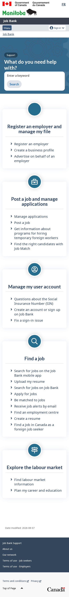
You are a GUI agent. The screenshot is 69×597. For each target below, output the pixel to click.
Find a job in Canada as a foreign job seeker (34, 426)
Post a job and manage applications (34, 201)
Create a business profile (34, 150)
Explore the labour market (34, 467)
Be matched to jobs (29, 400)
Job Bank (10, 21)
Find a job (34, 358)
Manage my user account (34, 286)
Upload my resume (29, 381)
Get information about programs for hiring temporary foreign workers (36, 233)
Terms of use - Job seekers (17, 560)
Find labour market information (29, 481)
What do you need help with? (30, 62)
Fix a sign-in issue (28, 320)
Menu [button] (7, 28)
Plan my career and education (38, 490)
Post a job (22, 222)
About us (7, 548)
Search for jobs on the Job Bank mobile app (35, 373)
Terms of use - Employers (16, 566)
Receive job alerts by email (35, 406)
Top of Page (10, 588)
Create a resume (27, 418)
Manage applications (31, 216)
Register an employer (31, 144)
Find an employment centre (36, 412)
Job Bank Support (12, 543)
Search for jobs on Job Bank (36, 387)
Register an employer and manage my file (34, 129)
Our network (9, 554)
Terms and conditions (16, 580)
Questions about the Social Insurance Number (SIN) (35, 301)
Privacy (36, 580)
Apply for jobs (25, 394)
